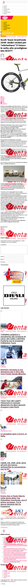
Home (5, 6)
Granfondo (6, 9)
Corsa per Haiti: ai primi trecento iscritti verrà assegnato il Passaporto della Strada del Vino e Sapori (14, 558)
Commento (3, 244)
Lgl (25, 198)
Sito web (3, 262)
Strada (5, 10)
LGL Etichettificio (6, 186)
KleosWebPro (12, 581)
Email (2, 259)
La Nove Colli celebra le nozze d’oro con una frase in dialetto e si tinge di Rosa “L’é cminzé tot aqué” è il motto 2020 (15, 550)
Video (5, 13)
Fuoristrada (6, 12)
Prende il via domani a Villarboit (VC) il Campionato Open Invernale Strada (12, 544)
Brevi (4, 7)
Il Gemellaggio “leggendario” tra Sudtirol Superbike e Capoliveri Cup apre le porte (13, 540)
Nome (2, 256)
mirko (3, 58)
